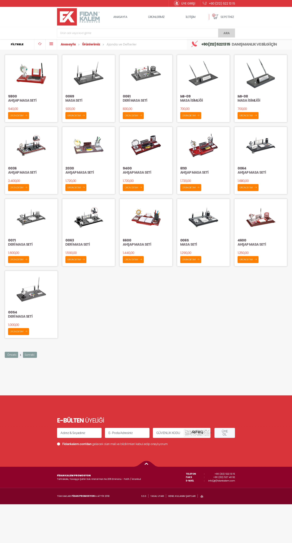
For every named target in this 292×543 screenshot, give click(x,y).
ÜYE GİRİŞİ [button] (188, 3)
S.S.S (143, 496)
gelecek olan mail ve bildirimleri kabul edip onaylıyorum (115, 443)
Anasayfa (68, 44)
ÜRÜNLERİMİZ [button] (156, 17)
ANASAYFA (120, 17)
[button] (223, 17)
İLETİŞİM (190, 17)
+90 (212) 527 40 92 (224, 477)
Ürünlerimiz (91, 44)
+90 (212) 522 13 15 (222, 3)
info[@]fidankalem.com (221, 480)
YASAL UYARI (157, 496)
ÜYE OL (225, 433)
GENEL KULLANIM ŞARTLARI (182, 496)
